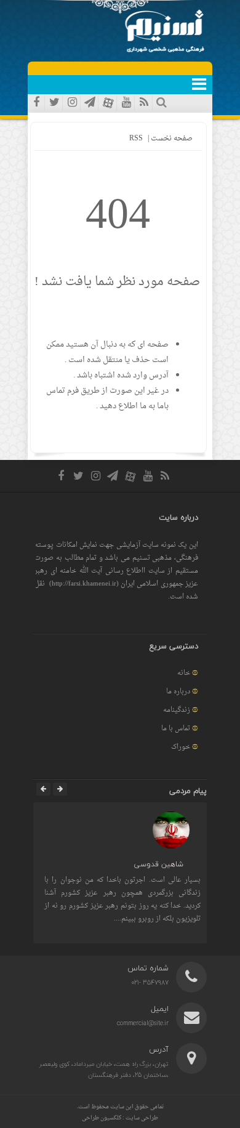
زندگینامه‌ (176, 710)
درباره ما (178, 691)
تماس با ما (175, 728)
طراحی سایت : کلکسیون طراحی (120, 1118)
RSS (136, 138)
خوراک (180, 747)
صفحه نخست (171, 138)
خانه (183, 673)
